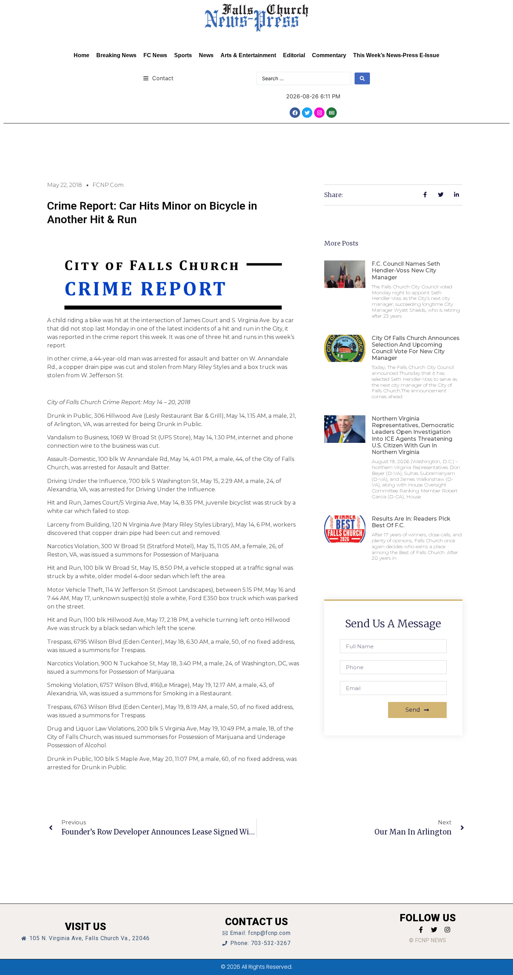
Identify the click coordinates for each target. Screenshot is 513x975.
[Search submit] (362, 78)
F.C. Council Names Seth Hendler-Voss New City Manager (406, 270)
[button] (158, 78)
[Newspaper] (331, 112)
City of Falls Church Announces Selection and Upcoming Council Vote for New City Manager (416, 348)
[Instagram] (319, 112)
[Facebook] (295, 112)
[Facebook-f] (421, 930)
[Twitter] (307, 112)
